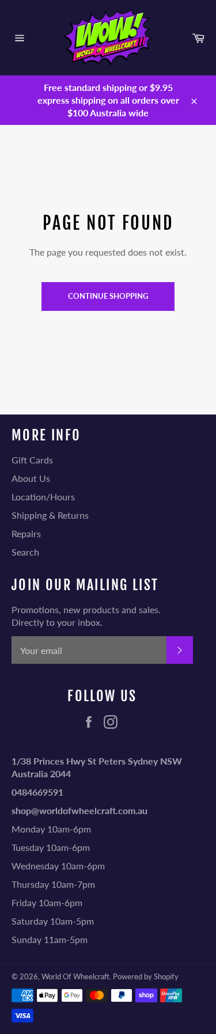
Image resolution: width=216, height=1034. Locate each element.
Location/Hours (43, 496)
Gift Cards (32, 459)
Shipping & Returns (50, 515)
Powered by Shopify (146, 976)
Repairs (26, 533)
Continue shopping (108, 296)
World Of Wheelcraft (75, 976)
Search (25, 551)
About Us (31, 478)
